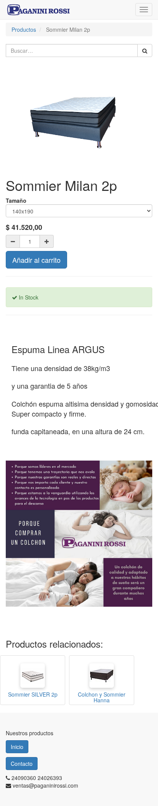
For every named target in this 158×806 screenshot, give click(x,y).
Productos (24, 29)
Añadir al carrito (36, 260)
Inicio (17, 747)
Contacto (22, 763)
